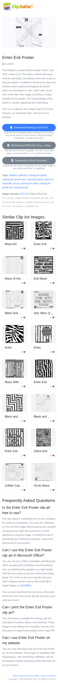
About (15, 676)
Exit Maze (40, 278)
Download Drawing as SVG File (30, 127)
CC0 (22, 194)
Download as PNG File (30, 145)
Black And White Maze (20, 313)
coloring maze (20, 187)
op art (16, 183)
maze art (48, 179)
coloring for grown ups (14, 179)
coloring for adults (37, 175)
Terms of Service (48, 676)
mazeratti (7, 183)
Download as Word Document (30, 160)
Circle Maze (41, 485)
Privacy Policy (33, 676)
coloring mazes (35, 179)
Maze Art (11, 244)
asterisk (23, 175)
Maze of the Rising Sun (20, 278)
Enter (8, 347)
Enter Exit (40, 244)
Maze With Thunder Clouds (23, 382)
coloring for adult (29, 183)
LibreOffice (25, 585)
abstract (13, 175)
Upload (22, 676)
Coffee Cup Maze (16, 485)
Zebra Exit (40, 451)
